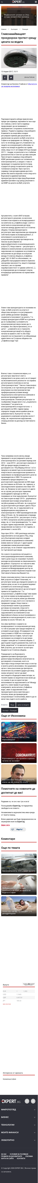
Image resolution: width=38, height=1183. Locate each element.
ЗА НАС (4, 1154)
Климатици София (9, 1079)
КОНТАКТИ (21, 1158)
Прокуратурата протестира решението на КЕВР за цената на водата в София (16, 890)
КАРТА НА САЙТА (7, 1158)
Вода (12, 705)
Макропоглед (8, 1109)
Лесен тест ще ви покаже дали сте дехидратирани (17, 912)
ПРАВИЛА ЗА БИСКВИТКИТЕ (11, 1156)
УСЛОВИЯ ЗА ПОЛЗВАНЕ (19, 1154)
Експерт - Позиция (10, 710)
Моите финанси (10, 1132)
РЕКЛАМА (29, 1156)
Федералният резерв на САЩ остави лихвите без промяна (16, 16)
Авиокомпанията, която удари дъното (18, 871)
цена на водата (23, 705)
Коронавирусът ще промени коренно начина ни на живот (18, 759)
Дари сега (5, 825)
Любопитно (7, 1140)
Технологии (7, 1124)
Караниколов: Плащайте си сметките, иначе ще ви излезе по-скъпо (18, 780)
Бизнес (5, 1117)
